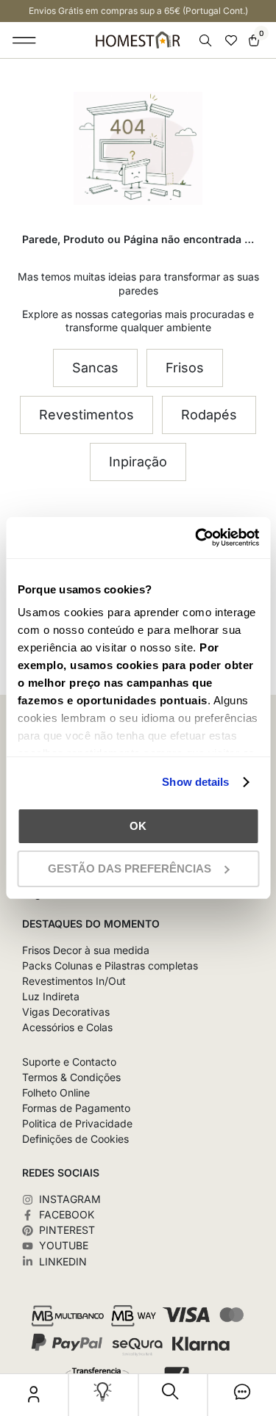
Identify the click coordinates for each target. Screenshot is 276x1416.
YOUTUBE (63, 1245)
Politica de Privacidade (77, 1124)
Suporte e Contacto (69, 1062)
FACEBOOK (66, 1215)
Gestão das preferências (129, 868)
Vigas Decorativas (66, 1012)
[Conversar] (242, 1395)
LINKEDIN (63, 1262)
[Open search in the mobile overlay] (206, 41)
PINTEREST (67, 1230)
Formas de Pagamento (76, 1108)
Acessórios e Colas (67, 1027)
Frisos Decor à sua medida (85, 950)
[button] (24, 40)
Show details (195, 782)
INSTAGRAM (70, 1199)
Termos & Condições (71, 1077)
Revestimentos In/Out (74, 981)
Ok (138, 826)
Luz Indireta (50, 997)
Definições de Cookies (75, 1139)
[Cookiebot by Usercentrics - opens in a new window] (196, 537)
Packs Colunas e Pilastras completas (110, 966)
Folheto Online (56, 1093)
